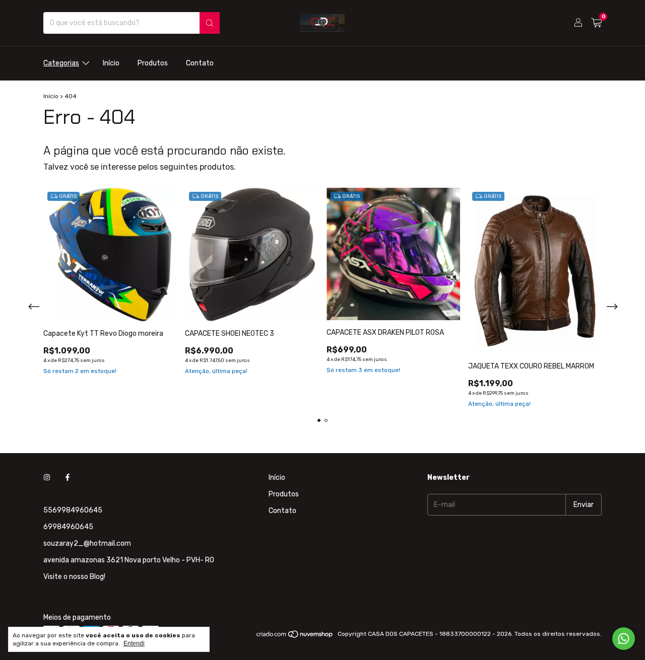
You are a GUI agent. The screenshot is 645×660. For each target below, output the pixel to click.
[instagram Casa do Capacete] (46, 477)
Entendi (134, 643)
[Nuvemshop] (295, 636)
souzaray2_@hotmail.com (87, 543)
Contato (200, 63)
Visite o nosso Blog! (74, 576)
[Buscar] (210, 23)
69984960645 (68, 527)
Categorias (61, 63)
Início (111, 63)
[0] (596, 23)
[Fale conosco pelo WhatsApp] (623, 638)
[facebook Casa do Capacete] (67, 477)
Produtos (153, 63)
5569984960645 (72, 510)
